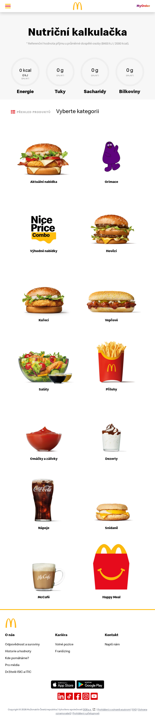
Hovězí (111, 251)
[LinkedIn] (61, 696)
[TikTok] (69, 696)
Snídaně (111, 528)
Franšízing (62, 651)
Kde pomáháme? (17, 658)
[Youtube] (94, 696)
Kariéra (61, 635)
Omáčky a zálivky (44, 459)
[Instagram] (85, 696)
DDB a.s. (87, 709)
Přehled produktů (34, 112)
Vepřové (111, 320)
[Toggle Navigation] (8, 6)
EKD (134, 709)
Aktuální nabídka (43, 182)
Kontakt (111, 635)
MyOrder (143, 6)
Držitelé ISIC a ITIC (18, 672)
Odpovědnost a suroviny (22, 644)
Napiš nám (112, 644)
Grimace (111, 182)
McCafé (44, 597)
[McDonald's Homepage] (78, 6)
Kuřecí (44, 320)
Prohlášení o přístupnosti (86, 713)
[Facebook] (77, 696)
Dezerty (111, 459)
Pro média (12, 665)
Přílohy (111, 389)
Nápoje (43, 528)
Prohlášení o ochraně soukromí (114, 709)
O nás (10, 635)
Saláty (44, 389)
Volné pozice (64, 644)
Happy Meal (111, 597)
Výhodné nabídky (43, 251)
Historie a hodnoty (18, 651)
